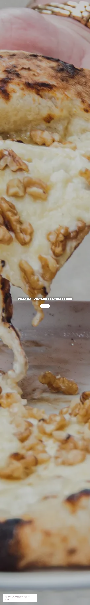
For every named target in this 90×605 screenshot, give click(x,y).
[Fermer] (35, 597)
